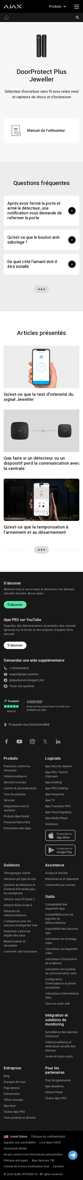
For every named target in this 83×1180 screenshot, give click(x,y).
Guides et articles (56, 873)
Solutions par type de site (20, 879)
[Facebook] (6, 741)
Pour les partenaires (58, 1080)
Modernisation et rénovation (14, 943)
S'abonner (15, 605)
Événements (12, 1094)
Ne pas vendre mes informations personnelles (33, 1154)
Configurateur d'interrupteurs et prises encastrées (60, 983)
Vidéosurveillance (15, 776)
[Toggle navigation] (76, 6)
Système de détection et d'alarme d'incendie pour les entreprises (19, 889)
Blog (6, 1076)
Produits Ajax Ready (16, 816)
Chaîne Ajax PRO (14, 1111)
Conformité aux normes (60, 885)
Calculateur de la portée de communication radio (61, 971)
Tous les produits (15, 794)
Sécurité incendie (15, 782)
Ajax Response (54, 794)
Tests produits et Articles (20, 1117)
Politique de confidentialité (48, 1136)
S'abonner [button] (15, 645)
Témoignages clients (17, 873)
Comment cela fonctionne (20, 951)
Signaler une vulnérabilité (20, 1142)
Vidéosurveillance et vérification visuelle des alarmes (60, 1046)
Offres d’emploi (13, 1099)
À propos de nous (15, 1082)
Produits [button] (55, 6)
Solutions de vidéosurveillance (15, 913)
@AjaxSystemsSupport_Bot (26, 680)
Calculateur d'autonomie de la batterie (61, 961)
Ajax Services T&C (43, 1160)
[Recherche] (77, 17)
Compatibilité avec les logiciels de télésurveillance (59, 918)
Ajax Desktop (53, 782)
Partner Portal (53, 1092)
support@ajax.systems (24, 674)
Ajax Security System (58, 766)
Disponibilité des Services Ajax (61, 931)
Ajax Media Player (56, 818)
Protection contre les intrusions (17, 768)
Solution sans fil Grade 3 (19, 899)
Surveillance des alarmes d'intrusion (61, 1034)
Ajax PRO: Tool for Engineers (56, 774)
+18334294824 (19, 668)
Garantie (58, 1166)
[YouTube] (19, 741)
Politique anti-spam (16, 1160)
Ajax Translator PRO (58, 806)
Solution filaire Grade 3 (18, 905)
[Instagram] (32, 741)
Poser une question (21, 686)
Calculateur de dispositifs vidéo (61, 951)
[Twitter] (45, 741)
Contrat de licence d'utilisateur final (26, 1166)
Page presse (12, 1088)
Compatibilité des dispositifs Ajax (56, 906)
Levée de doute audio (59, 1056)
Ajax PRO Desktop (56, 788)
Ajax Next (10, 1105)
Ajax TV (50, 800)
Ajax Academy (54, 1086)
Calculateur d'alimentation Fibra (62, 995)
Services (9, 800)
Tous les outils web (57, 1003)
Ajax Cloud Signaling (58, 812)
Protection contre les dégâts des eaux (17, 933)
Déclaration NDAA (15, 1148)
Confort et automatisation (20, 788)
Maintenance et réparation (62, 879)
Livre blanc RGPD (50, 1142)
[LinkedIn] (58, 741)
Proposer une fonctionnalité (29, 724)
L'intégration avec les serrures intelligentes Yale (20, 923)
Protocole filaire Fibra (17, 822)
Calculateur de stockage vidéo (61, 941)
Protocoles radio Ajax (17, 828)
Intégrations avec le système (16, 808)
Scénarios (51, 824)
